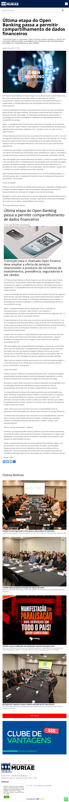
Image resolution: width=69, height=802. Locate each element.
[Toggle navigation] (66, 3)
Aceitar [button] (6, 797)
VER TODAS (34, 716)
